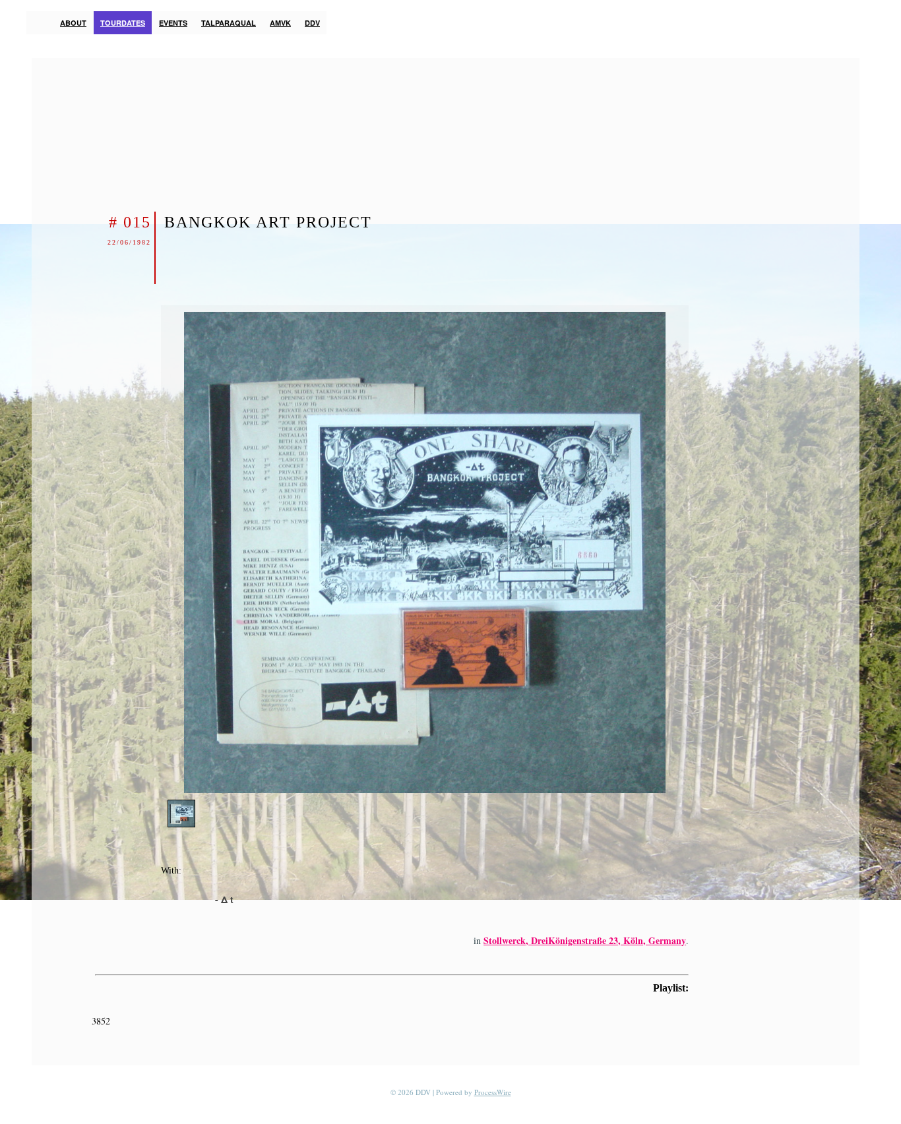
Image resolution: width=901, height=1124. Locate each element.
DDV (312, 23)
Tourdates (122, 23)
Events (173, 23)
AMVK (280, 23)
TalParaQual (228, 23)
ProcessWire (492, 1092)
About (73, 23)
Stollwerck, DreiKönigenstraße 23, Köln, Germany (584, 940)
